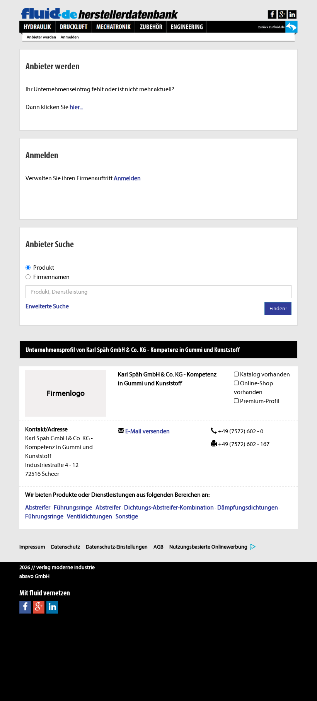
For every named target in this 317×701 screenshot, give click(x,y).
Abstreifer (37, 507)
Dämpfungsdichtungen (247, 507)
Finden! (277, 308)
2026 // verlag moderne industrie (57, 567)
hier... (76, 107)
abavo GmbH (34, 576)
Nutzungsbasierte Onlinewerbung (208, 547)
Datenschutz (65, 547)
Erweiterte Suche (47, 306)
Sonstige (127, 516)
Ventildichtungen (89, 516)
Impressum (32, 547)
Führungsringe (73, 507)
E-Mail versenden (147, 431)
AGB (158, 547)
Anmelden (127, 178)
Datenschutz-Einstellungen (117, 547)
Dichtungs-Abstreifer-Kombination (169, 507)
